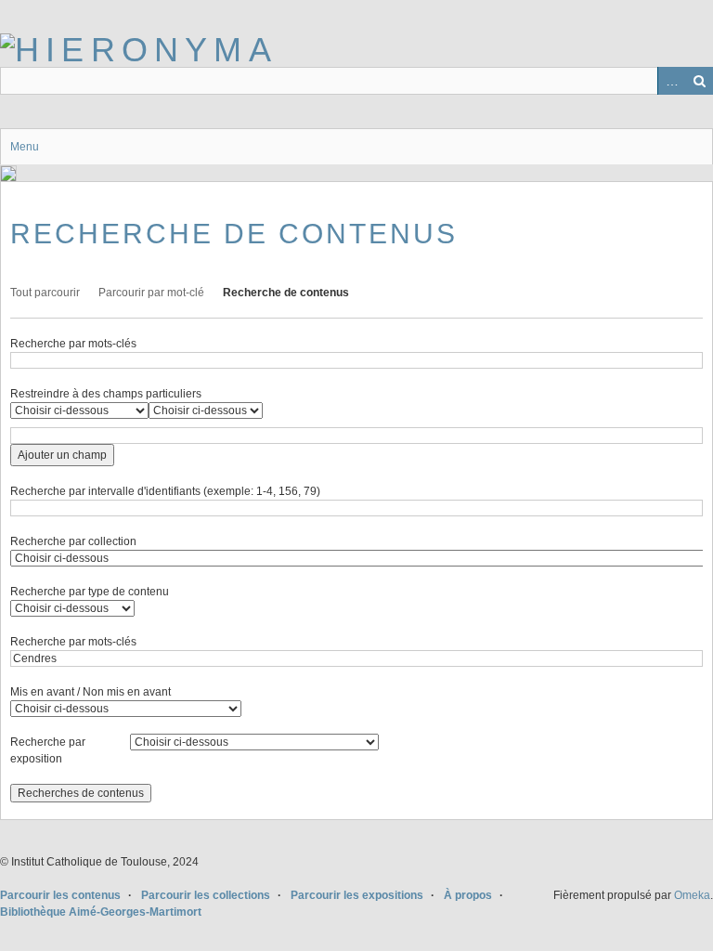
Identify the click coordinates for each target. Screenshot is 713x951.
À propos (468, 895)
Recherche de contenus (286, 292)
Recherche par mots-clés (73, 343)
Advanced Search (671, 81)
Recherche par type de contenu (89, 591)
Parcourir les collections (205, 895)
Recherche (699, 81)
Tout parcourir (45, 292)
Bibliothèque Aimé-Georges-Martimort (100, 911)
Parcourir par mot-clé (151, 292)
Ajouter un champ (62, 455)
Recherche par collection (73, 541)
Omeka (692, 895)
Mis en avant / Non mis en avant (90, 691)
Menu (24, 146)
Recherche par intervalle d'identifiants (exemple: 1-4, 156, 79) (165, 491)
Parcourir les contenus (60, 895)
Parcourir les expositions (357, 895)
